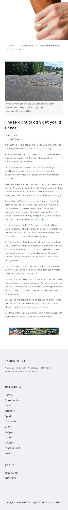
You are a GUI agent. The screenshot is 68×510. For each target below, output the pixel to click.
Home (10, 45)
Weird (8, 453)
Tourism (9, 442)
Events (9, 426)
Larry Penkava (15, 139)
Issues (8, 437)
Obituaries (11, 421)
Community (26, 45)
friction (39, 219)
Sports (8, 416)
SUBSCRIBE (11, 478)
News (8, 405)
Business (10, 410)
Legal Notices (12, 448)
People (9, 432)
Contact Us (11, 473)
